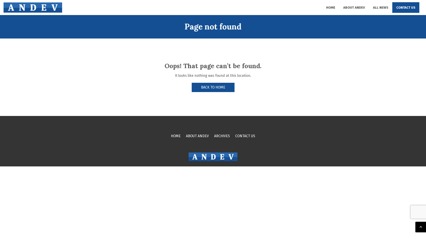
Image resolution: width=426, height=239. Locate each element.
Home (330, 8)
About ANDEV (354, 8)
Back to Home (213, 87)
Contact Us (405, 8)
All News (380, 8)
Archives (222, 136)
